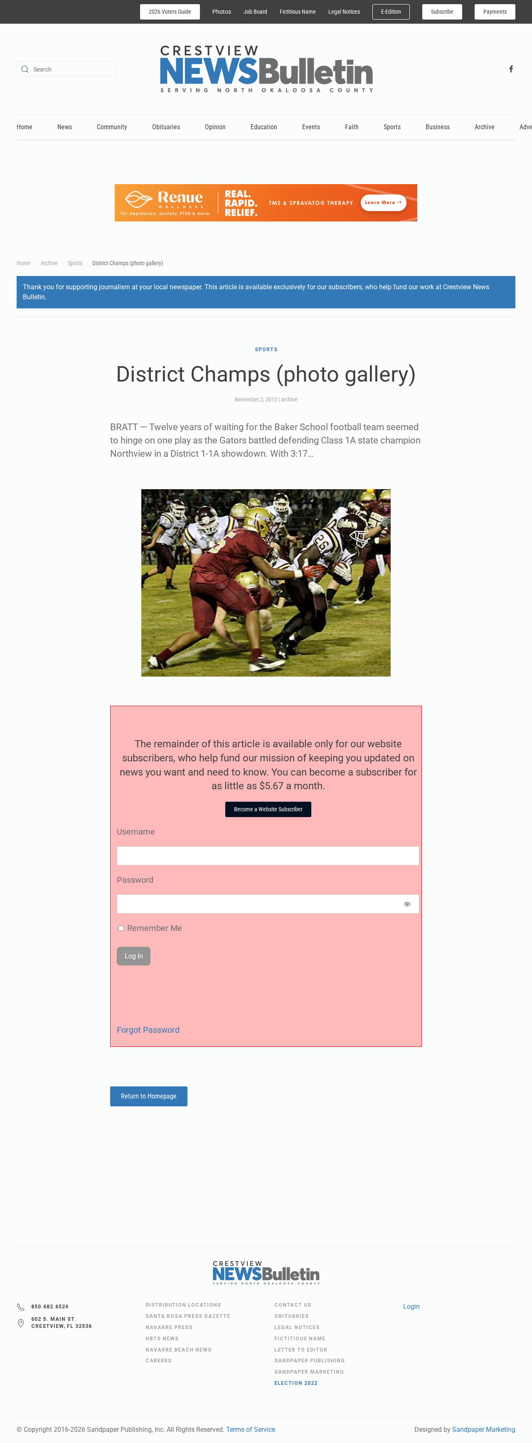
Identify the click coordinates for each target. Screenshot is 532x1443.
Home (24, 127)
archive (289, 399)
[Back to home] (266, 69)
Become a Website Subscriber (268, 809)
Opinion (215, 127)
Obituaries (166, 127)
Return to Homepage (149, 1096)
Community (112, 127)
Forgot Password (148, 1030)
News (64, 127)
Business (438, 127)
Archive (485, 127)
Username (136, 832)
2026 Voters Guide (170, 11)
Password (135, 880)
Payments (495, 11)
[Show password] (407, 904)
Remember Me (153, 928)
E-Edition (391, 11)
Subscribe (442, 11)
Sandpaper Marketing (483, 1429)
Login (411, 1306)
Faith (352, 127)
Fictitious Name (298, 11)
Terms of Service (250, 1429)
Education (264, 127)
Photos (221, 11)
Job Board (255, 11)
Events (311, 127)
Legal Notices (344, 11)
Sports (392, 127)
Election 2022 (296, 1383)
